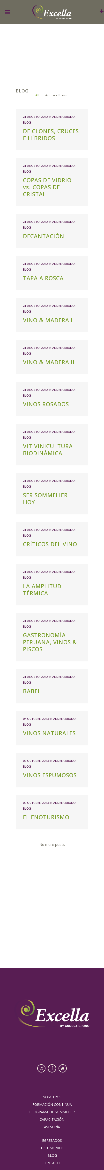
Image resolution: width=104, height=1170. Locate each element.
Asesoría (52, 1127)
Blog (52, 1155)
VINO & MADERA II (49, 362)
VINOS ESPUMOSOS (50, 775)
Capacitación (52, 1119)
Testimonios (52, 1148)
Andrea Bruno (63, 117)
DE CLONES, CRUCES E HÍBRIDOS (51, 134)
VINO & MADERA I (48, 320)
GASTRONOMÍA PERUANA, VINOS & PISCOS (50, 642)
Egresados (52, 1140)
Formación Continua (52, 1104)
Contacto (52, 1163)
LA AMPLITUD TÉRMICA (42, 589)
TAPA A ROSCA (43, 278)
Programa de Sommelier (52, 1112)
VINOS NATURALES (49, 733)
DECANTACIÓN (43, 236)
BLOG (27, 122)
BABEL (32, 691)
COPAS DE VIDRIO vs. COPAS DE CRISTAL (47, 187)
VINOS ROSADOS (46, 404)
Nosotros (52, 1097)
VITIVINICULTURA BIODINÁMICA (48, 449)
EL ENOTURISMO (46, 817)
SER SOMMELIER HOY (45, 498)
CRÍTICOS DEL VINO (50, 544)
